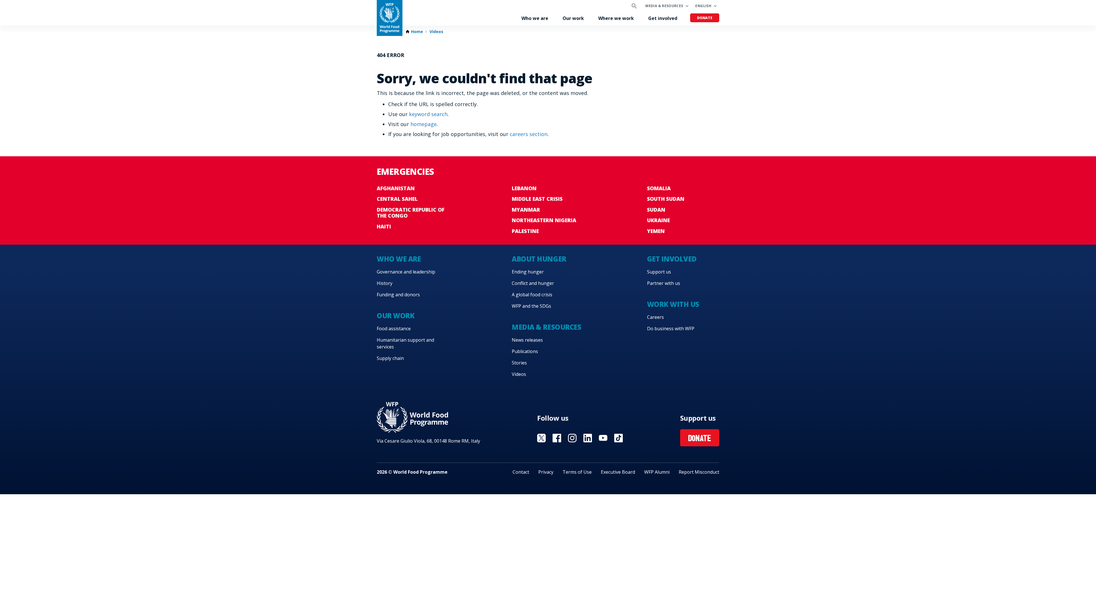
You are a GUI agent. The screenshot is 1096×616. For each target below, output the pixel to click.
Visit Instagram (572, 438)
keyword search (428, 114)
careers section (528, 134)
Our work (573, 18)
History (384, 283)
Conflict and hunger (533, 283)
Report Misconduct (699, 472)
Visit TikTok (618, 438)
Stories (519, 363)
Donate (704, 17)
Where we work (616, 18)
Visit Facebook (557, 438)
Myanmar (526, 209)
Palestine (525, 231)
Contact (521, 472)
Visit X (541, 438)
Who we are (534, 18)
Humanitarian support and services (405, 343)
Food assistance (394, 328)
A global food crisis (532, 294)
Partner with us (663, 283)
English (703, 5)
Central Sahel (397, 198)
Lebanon (524, 188)
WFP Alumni (657, 472)
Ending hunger (528, 272)
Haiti (384, 226)
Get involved (662, 18)
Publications (525, 351)
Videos (436, 31)
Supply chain (390, 358)
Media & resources (664, 5)
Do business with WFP (670, 328)
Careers (655, 317)
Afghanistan (396, 188)
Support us (659, 272)
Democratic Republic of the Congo (410, 212)
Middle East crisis (537, 198)
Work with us (673, 304)
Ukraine (658, 220)
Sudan (656, 209)
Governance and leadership (406, 272)
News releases (527, 340)
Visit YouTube (603, 438)
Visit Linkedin (587, 438)
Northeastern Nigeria (544, 220)
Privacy (545, 472)
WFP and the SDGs (531, 306)
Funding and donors (398, 294)
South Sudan (665, 198)
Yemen (656, 231)
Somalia (659, 188)
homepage (423, 124)
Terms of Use (577, 472)
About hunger (539, 259)
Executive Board (618, 472)
